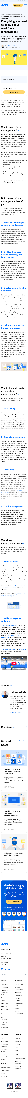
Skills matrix (4, 987)
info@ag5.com (10, 0)
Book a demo (17, 5)
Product (3, 981)
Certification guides (4, 1050)
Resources (4, 1034)
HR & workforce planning (13, 14)
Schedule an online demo (8, 649)
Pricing (3, 1000)
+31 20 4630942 (6, 953)
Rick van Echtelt (11, 45)
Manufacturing (19, 984)
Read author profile (16, 712)
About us (17, 1038)
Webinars (3, 1059)
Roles (3, 1014)
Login (4, 0)
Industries (18, 981)
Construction (18, 995)
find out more (22, 649)
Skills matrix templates (4, 1045)
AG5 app (3, 997)
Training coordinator (4, 1018)
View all (21, 740)
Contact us (18, 1041)
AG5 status (4, 1076)
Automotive (18, 992)
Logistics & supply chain (20, 1004)
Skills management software (9, 625)
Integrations (4, 1003)
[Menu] (25, 5)
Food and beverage (17, 999)
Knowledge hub (5, 1070)
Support (3, 1063)
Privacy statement (20, 1058)
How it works (4, 984)
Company (18, 1034)
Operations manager (4, 1023)
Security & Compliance (18, 1067)
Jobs (16, 1050)
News (16, 1047)
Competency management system (4, 992)
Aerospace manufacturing (19, 988)
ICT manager (4, 1027)
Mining (17, 1008)
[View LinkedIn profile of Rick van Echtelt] (3, 696)
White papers (4, 1041)
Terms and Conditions (18, 1062)
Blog (2, 14)
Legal (16, 1054)
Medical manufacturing (19, 1012)
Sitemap (17, 1044)
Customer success (6, 1067)
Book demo (4, 1006)
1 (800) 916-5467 (19, 0)
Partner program (5, 1009)
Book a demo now (14, 902)
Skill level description (4, 1055)
